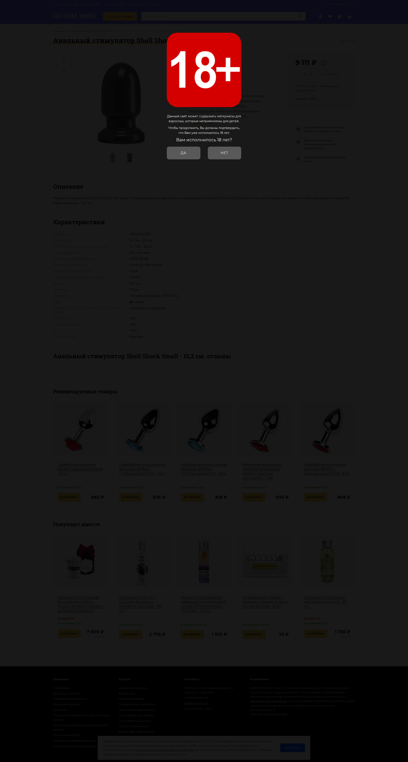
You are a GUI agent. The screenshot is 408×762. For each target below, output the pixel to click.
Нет (224, 153)
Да (183, 153)
